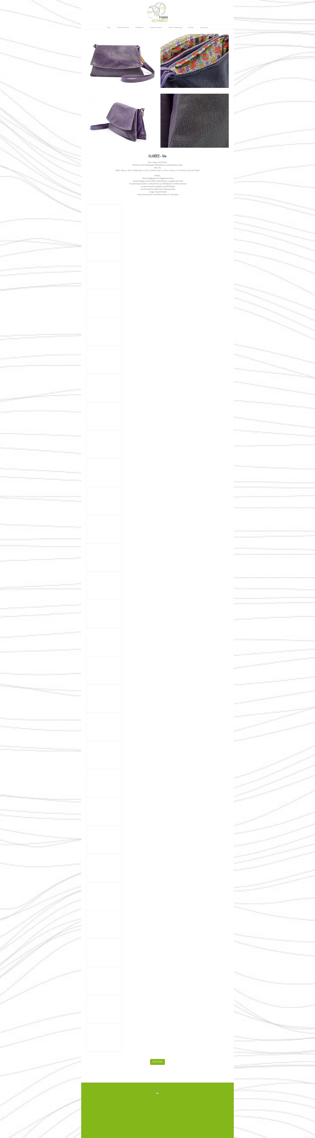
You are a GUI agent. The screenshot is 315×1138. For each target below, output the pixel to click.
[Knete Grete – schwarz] (104, 727)
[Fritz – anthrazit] (104, 953)
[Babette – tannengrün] (104, 981)
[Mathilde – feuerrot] (104, 670)
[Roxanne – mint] (104, 416)
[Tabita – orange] (104, 275)
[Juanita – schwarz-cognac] (104, 811)
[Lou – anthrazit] (104, 699)
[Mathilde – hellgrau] (104, 642)
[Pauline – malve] (104, 444)
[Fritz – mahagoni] (104, 896)
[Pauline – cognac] (104, 501)
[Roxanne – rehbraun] (104, 388)
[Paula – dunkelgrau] (104, 557)
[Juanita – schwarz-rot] (104, 783)
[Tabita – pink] (104, 247)
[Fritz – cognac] (104, 924)
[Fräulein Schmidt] (157, 1093)
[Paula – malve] (104, 529)
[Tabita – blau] (104, 303)
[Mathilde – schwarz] (104, 614)
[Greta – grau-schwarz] (104, 868)
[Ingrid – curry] (104, 840)
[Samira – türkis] (104, 331)
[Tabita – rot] (104, 219)
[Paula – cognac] (104, 586)
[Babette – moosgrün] (104, 1037)
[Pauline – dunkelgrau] (104, 473)
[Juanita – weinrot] (104, 755)
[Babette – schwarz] (104, 1009)
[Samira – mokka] (104, 360)
